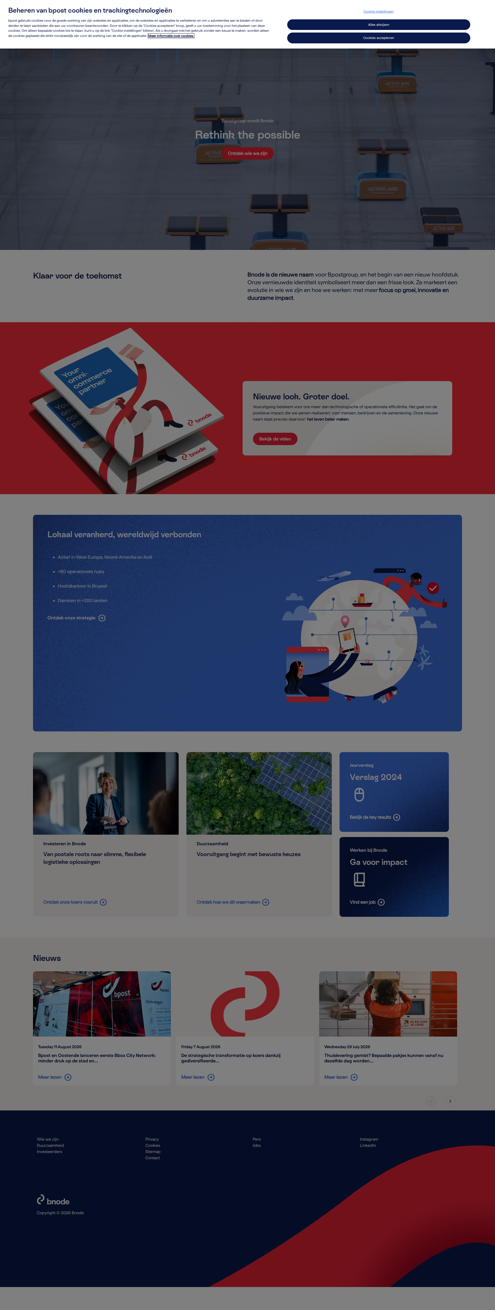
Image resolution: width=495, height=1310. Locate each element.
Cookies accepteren (378, 38)
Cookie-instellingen (379, 11)
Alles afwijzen (378, 25)
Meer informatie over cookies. (171, 36)
